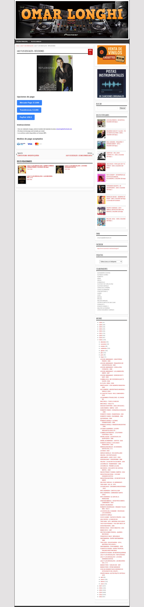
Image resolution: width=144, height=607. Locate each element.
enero (102, 583)
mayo (102, 357)
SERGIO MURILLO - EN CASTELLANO (111, 453)
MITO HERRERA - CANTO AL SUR (110, 490)
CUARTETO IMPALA (106, 515)
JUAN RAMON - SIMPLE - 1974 (109, 408)
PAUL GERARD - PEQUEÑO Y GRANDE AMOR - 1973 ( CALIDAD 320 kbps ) (115, 143)
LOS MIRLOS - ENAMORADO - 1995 (110, 463)
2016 (100, 588)
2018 (100, 339)
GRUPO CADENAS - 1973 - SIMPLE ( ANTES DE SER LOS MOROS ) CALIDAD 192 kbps (115, 209)
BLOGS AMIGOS (36, 41)
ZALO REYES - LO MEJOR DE (109, 519)
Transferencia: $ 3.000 (29, 110)
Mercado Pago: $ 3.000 (29, 103)
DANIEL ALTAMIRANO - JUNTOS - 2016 (111, 440)
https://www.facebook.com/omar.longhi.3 (108, 248)
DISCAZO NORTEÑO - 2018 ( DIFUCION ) (112, 405)
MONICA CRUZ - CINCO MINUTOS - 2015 (112, 528)
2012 (100, 596)
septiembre (104, 348)
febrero (103, 581)
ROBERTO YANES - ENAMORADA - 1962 (112, 414)
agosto (102, 350)
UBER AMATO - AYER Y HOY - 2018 (110, 457)
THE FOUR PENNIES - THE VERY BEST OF (112, 523)
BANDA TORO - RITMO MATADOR (110, 567)
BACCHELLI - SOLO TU (107, 403)
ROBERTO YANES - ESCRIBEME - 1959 (111, 416)
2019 (100, 337)
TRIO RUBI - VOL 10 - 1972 (108, 484)
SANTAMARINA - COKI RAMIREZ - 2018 (111, 546)
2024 (100, 327)
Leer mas (29, 169)
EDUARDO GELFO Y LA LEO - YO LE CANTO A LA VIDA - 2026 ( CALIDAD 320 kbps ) (116, 132)
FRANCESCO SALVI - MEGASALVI (110, 536)
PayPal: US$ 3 (26, 117)
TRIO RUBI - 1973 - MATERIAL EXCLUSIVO (112, 521)
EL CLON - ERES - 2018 (107, 383)
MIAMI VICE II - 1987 (106, 530)
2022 (100, 331)
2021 (100, 333)
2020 (100, 335)
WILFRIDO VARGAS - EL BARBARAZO (111, 482)
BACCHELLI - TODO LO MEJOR (109, 401)
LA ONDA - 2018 (104, 450)
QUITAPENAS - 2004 (106, 418)
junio (102, 355)
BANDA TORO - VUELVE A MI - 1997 (110, 565)
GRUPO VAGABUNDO (106, 504)
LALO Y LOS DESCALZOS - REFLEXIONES (30, 51)
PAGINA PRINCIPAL (22, 41)
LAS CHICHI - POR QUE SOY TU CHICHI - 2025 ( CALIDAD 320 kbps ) (115, 165)
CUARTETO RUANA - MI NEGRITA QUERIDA (113, 552)
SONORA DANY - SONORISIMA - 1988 (111, 459)
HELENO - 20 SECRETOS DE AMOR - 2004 (112, 461)
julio (102, 352)
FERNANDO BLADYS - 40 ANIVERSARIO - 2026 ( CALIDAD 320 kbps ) (115, 187)
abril (102, 577)
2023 (100, 329)
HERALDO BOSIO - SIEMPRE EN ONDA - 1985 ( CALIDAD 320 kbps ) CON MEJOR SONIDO (116, 198)
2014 (100, 592)
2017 (100, 586)
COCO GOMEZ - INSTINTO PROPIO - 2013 (112, 517)
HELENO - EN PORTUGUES (108, 455)
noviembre (103, 344)
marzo (102, 579)
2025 (100, 324)
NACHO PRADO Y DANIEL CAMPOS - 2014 (112, 472)
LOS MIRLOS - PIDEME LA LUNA (109, 466)
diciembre (103, 342)
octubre (103, 346)
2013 (100, 594)
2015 (100, 590)
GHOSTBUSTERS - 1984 (107, 525)
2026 (100, 322)
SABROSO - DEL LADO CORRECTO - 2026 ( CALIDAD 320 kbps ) (115, 154)
